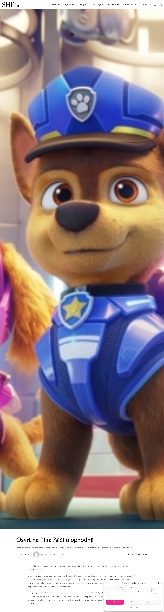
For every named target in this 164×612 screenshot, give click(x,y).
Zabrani (133, 602)
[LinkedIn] (136, 554)
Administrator (51, 554)
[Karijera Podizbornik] (118, 5)
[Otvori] (161, 5)
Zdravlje (97, 4)
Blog (145, 4)
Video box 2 (25, 554)
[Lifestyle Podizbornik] (88, 5)
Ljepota (67, 4)
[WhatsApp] (139, 554)
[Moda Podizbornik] (59, 5)
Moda (54, 4)
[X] (132, 554)
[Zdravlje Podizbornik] (103, 5)
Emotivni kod (129, 4)
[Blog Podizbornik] (150, 5)
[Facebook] (129, 554)
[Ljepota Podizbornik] (73, 5)
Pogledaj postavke (152, 602)
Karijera (112, 4)
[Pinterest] (142, 554)
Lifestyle (81, 4)
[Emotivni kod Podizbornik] (139, 5)
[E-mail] (146, 554)
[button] (159, 583)
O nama (130, 607)
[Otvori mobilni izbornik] (155, 5)
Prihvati (115, 602)
